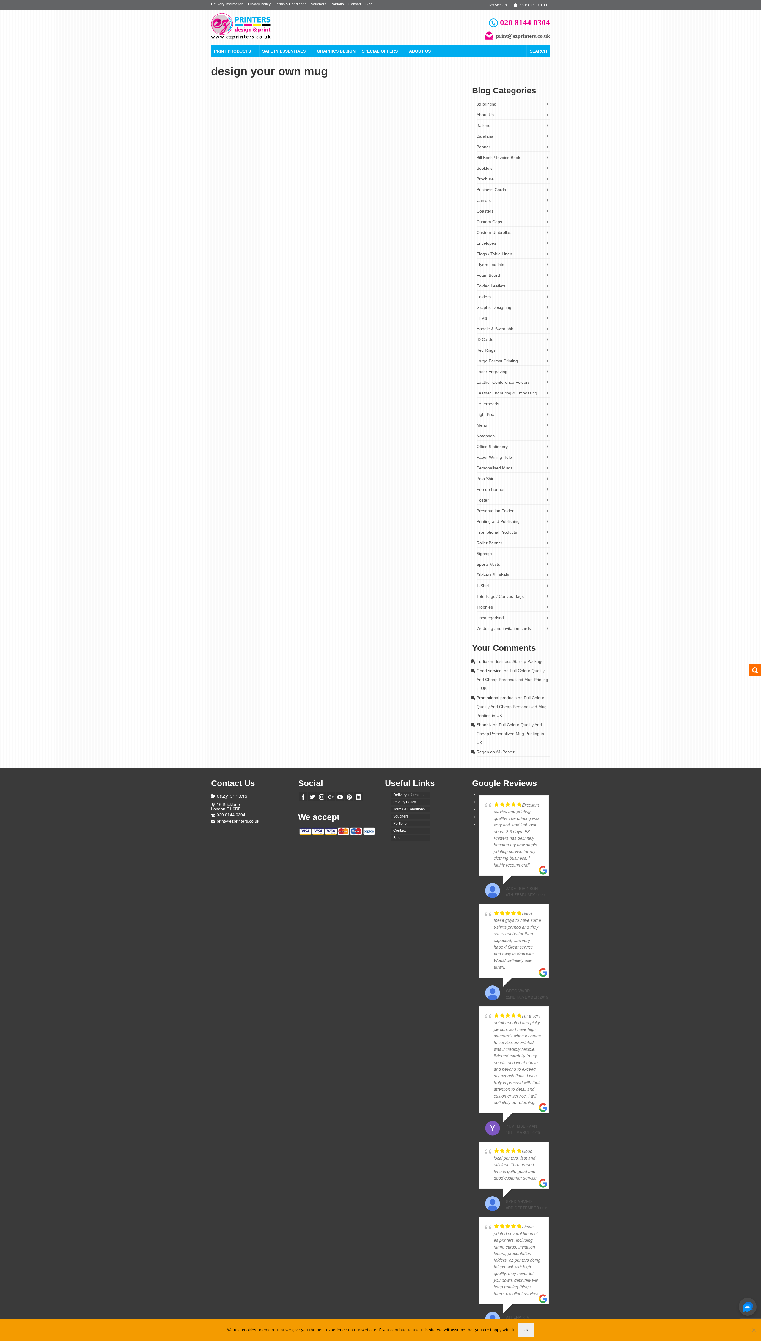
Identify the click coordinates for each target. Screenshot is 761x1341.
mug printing (351, 297)
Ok (526, 1330)
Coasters (485, 211)
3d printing (486, 104)
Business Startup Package (519, 661)
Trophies (485, 607)
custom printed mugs (440, 287)
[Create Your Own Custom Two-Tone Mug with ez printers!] (261, 141)
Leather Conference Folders (503, 382)
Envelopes (486, 243)
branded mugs (368, 287)
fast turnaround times (381, 292)
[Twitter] (312, 796)
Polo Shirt (486, 478)
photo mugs (397, 297)
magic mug (424, 175)
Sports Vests (488, 564)
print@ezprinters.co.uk (238, 821)
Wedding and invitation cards (504, 628)
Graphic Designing (494, 307)
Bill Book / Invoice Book (498, 157)
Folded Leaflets (491, 286)
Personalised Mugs (353, 137)
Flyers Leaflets (490, 264)
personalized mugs (375, 297)
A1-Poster (505, 751)
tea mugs (440, 297)
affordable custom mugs (339, 287)
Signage (484, 553)
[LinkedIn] (358, 796)
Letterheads (488, 403)
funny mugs (406, 292)
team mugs (436, 180)
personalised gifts (445, 175)
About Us (420, 51)
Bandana (485, 136)
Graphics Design (336, 51)
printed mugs (356, 180)
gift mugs (436, 292)
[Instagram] (321, 796)
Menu (482, 425)
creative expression (411, 287)
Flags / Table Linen (494, 253)
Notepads (486, 435)
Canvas (484, 200)
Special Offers (380, 51)
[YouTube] (340, 796)
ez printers (396, 175)
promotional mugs (391, 180)
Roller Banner (489, 542)
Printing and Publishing (498, 521)
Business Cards (491, 189)
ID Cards (485, 339)
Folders (484, 296)
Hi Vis (482, 318)
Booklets (485, 168)
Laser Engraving (492, 371)
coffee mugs (387, 287)
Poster (483, 500)
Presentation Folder (495, 510)
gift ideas (422, 292)
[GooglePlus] (331, 796)
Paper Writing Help (494, 457)
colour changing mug (362, 171)
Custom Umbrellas (494, 232)
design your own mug (351, 175)
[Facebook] (303, 796)
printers (372, 180)
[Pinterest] (349, 796)
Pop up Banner (491, 489)
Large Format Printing (497, 361)
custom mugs (434, 171)
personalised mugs (333, 180)
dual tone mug (378, 175)
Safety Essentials (284, 51)
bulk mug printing (334, 171)
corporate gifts (388, 171)
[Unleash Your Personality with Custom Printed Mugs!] (261, 253)
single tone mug (416, 180)
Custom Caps (489, 221)
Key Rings (486, 350)
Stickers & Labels (493, 575)
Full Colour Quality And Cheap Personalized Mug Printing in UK (512, 679)
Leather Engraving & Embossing (507, 393)
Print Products (232, 51)
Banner (483, 146)
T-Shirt (483, 585)
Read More (371, 158)
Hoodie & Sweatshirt (496, 328)
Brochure (485, 179)
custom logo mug (412, 171)
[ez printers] (264, 26)
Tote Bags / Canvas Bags (500, 596)
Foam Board (488, 275)
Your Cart (533, 5)
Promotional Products (384, 137)
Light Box (485, 414)
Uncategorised (490, 617)
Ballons (483, 125)
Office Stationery (492, 446)
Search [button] (538, 51)
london (410, 175)
